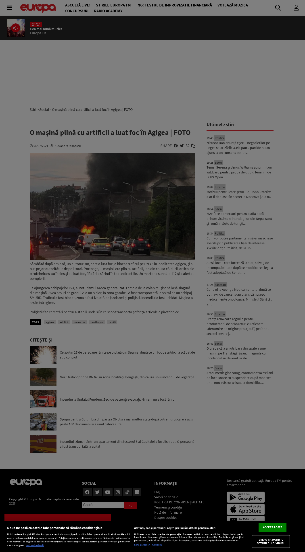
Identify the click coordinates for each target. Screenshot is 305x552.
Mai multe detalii (35, 545)
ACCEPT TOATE (272, 527)
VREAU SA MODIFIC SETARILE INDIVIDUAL (271, 541)
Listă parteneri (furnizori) (148, 544)
